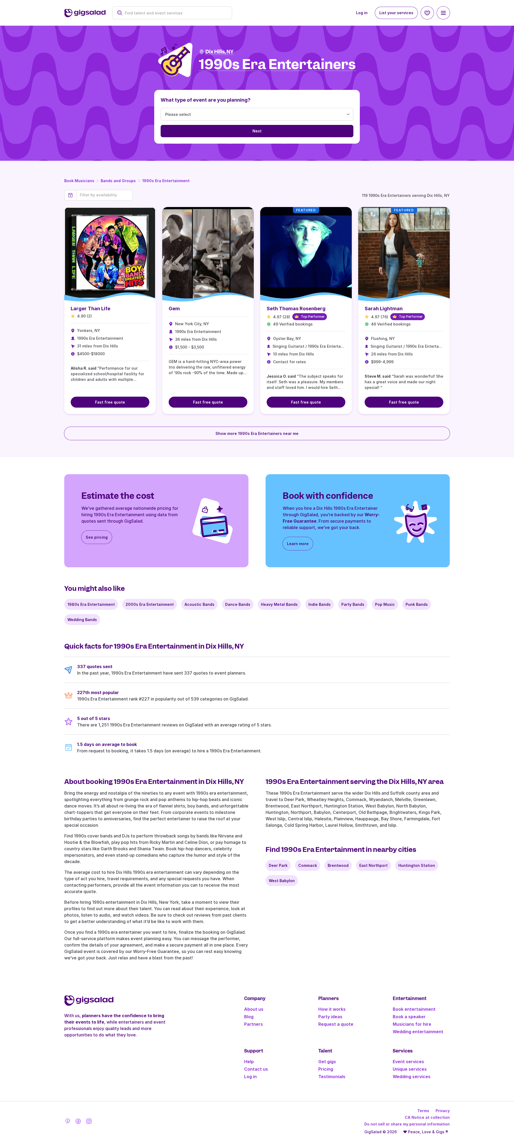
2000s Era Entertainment (150, 604)
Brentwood (338, 865)
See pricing (97, 537)
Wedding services (411, 1076)
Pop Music (385, 604)
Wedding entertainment (418, 1031)
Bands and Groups (118, 180)
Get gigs (327, 1061)
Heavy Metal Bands (279, 604)
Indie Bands (319, 604)
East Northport (373, 865)
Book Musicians (79, 180)
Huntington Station (416, 865)
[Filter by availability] (105, 195)
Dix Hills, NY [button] (219, 51)
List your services (396, 12)
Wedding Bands (82, 619)
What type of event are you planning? (206, 100)
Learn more (298, 543)
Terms (423, 1110)
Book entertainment (414, 1009)
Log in (362, 12)
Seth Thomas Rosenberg (296, 308)
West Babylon (282, 880)
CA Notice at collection (427, 1117)
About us (253, 1009)
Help (249, 1061)
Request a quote (335, 1024)
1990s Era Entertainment (166, 180)
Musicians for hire (412, 1024)
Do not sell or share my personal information (407, 1124)
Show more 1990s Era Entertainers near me (257, 433)
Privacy (443, 1110)
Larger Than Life (90, 308)
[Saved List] (427, 12)
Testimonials (331, 1076)
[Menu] (443, 12)
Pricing (325, 1069)
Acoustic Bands (199, 604)
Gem (174, 308)
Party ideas (330, 1016)
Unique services (410, 1069)
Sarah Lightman (384, 308)
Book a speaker (409, 1016)
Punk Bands (417, 604)
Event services (408, 1061)
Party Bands (352, 604)
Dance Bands (237, 604)
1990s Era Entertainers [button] (277, 65)
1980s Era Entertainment (91, 604)
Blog (249, 1016)
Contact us (256, 1069)
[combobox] (175, 13)
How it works (332, 1009)
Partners (253, 1024)
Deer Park (278, 865)
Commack (307, 865)
